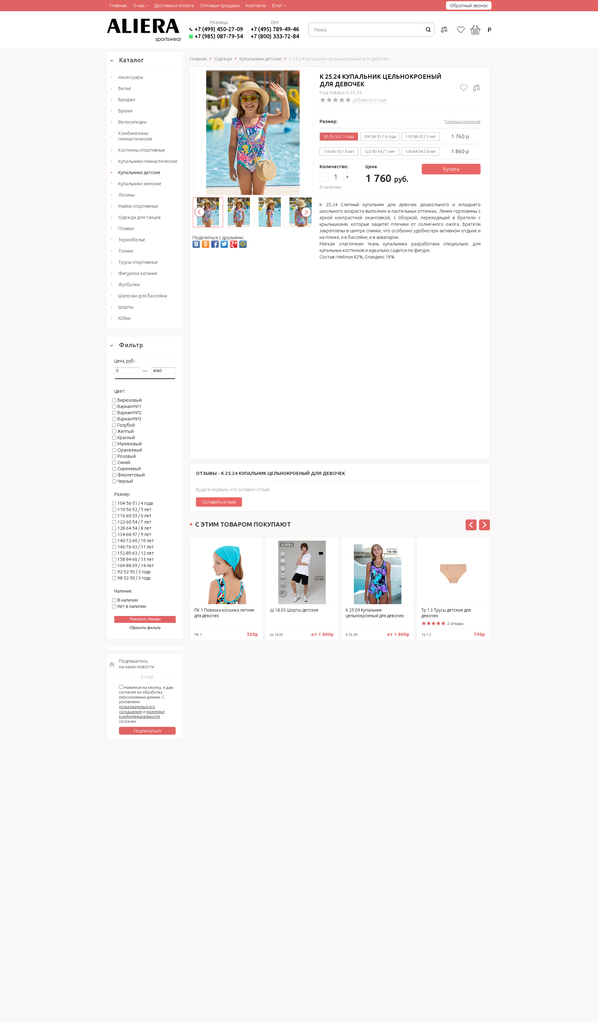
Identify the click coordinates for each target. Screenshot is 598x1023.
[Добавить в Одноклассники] (205, 244)
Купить (451, 169)
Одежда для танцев (139, 217)
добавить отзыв (370, 99)
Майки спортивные (138, 206)
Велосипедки (132, 122)
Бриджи (126, 99)
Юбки (124, 318)
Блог (277, 5)
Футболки (129, 284)
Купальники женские (139, 183)
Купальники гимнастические (148, 161)
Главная (118, 5)
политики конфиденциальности (141, 714)
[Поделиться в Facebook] (215, 244)
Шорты (125, 307)
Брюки (125, 110)
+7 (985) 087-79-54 (219, 36)
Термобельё (131, 239)
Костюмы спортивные (141, 150)
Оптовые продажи (220, 5)
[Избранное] (460, 29)
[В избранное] (463, 88)
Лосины (126, 194)
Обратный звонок (469, 5)
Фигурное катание (137, 273)
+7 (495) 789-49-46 (275, 29)
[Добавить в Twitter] (224, 244)
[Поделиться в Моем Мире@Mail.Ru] (243, 244)
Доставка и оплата (174, 5)
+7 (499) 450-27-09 (219, 29)
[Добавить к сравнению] (476, 87)
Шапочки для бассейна (142, 295)
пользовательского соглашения (137, 709)
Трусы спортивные (138, 262)
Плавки (126, 228)
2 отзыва (455, 623)
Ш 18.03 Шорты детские (294, 610)
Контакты (256, 5)
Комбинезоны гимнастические (135, 135)
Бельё (124, 88)
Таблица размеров (462, 121)
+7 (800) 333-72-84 (275, 36)
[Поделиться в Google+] (233, 244)
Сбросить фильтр (145, 628)
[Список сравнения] (444, 29)
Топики (125, 250)
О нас (139, 5)
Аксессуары (130, 77)
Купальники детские (139, 172)
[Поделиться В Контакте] (196, 244)
